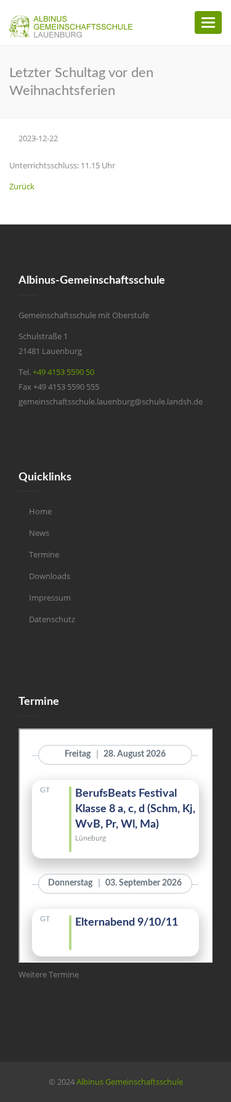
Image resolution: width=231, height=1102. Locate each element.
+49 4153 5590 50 (63, 371)
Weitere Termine (48, 974)
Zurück (21, 186)
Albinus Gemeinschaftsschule (129, 1081)
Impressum (50, 597)
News (39, 532)
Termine (44, 554)
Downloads (49, 576)
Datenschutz (52, 619)
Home (40, 511)
